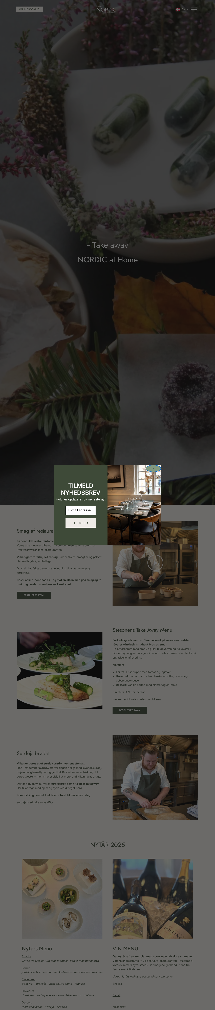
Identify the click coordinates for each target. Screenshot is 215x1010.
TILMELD (80, 523)
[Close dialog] (153, 468)
